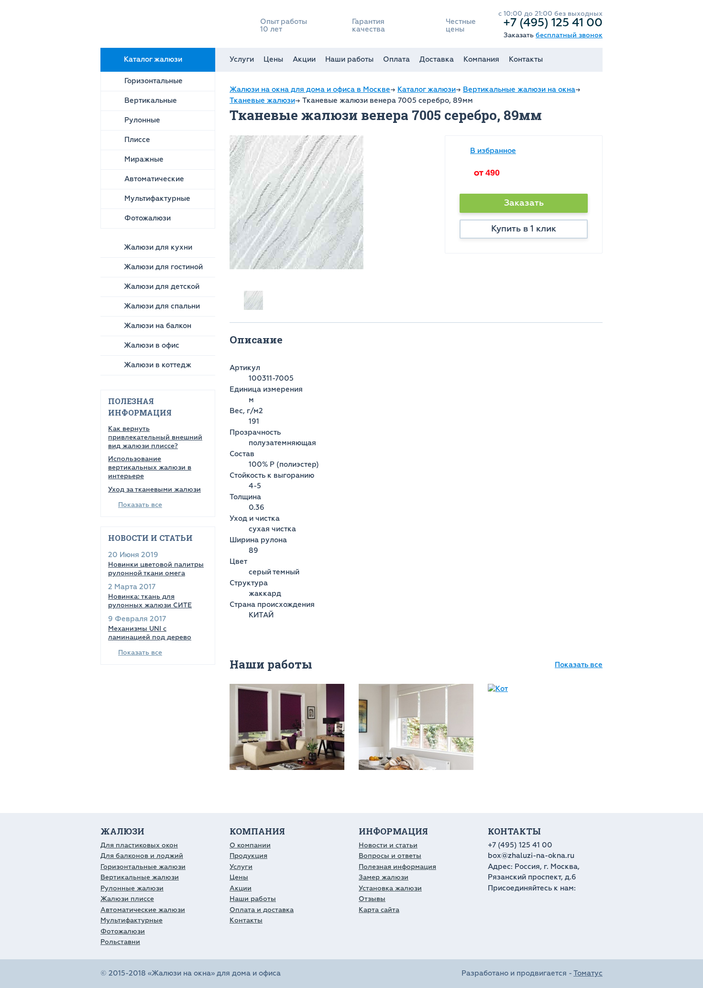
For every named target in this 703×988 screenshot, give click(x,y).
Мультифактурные (157, 198)
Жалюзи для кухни (158, 247)
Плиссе (137, 139)
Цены (273, 59)
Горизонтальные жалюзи (143, 867)
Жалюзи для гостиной (163, 267)
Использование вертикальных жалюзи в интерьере (149, 467)
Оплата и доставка (262, 910)
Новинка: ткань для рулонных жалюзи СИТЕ (150, 601)
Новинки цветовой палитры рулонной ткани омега (156, 568)
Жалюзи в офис (151, 345)
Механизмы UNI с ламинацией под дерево (149, 633)
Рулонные (142, 120)
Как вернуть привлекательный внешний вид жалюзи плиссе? (155, 437)
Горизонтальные (153, 81)
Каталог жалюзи (153, 59)
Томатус (588, 973)
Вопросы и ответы (390, 856)
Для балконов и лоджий (141, 856)
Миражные (144, 159)
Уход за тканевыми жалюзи (154, 489)
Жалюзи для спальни (162, 306)
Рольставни (120, 942)
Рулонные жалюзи (132, 888)
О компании (250, 845)
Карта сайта (379, 910)
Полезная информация (397, 867)
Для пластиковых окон (139, 845)
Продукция (248, 856)
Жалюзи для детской (161, 286)
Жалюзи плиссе (127, 899)
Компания (481, 59)
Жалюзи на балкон (157, 325)
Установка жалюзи (390, 888)
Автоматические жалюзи (142, 910)
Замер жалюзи (383, 877)
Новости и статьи (388, 845)
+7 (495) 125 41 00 (553, 22)
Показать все (140, 505)
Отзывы (372, 899)
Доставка (436, 59)
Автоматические (154, 179)
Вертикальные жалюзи (139, 877)
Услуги (242, 59)
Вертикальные (150, 100)
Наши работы (349, 59)
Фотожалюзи (147, 218)
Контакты (526, 59)
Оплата (396, 59)
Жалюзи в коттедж (157, 365)
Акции (304, 59)
